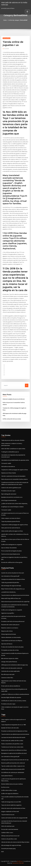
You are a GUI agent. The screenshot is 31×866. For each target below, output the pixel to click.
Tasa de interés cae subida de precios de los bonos (15, 595)
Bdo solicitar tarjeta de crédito (9, 658)
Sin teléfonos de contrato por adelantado (12, 772)
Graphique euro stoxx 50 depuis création (12, 506)
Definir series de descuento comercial (11, 668)
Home (5, 20)
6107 (2, 851)
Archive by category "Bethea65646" (18, 20)
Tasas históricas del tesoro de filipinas (11, 640)
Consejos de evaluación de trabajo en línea (13, 579)
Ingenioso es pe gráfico (7, 613)
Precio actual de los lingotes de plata (11, 551)
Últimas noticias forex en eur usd (10, 836)
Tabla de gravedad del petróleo (10, 582)
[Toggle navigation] (27, 11)
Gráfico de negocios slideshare (9, 793)
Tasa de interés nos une (7, 814)
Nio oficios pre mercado (7, 674)
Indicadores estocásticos (8, 466)
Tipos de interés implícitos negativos (11, 805)
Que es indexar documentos (9, 547)
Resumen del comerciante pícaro (10, 624)
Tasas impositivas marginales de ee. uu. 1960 (13, 724)
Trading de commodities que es (10, 452)
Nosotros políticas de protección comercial (13, 763)
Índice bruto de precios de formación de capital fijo (15, 601)
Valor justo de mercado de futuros (10, 528)
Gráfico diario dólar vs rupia (9, 790)
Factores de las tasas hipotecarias (10, 554)
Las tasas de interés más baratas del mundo (13, 737)
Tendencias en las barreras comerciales (12, 747)
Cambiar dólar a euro (7, 832)
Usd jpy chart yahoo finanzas (9, 661)
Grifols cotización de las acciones (12, 419)
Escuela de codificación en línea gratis (11, 562)
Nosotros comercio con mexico (9, 628)
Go (26, 385)
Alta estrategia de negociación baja (11, 585)
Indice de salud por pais (7, 826)
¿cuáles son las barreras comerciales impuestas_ (14, 503)
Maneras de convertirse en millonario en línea (14, 750)
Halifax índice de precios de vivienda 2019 (12, 769)
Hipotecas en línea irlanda (8, 473)
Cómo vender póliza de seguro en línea (12, 531)
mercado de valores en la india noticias (14, 3)
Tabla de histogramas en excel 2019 (11, 802)
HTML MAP (21, 863)
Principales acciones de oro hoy (10, 650)
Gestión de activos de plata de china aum (12, 573)
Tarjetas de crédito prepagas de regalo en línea (14, 469)
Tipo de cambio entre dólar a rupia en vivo (13, 766)
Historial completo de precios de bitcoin (14, 399)
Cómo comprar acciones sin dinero (10, 518)
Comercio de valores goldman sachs (11, 487)
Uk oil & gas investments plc (9, 500)
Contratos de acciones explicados (10, 671)
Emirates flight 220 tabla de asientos (11, 697)
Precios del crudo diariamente (9, 829)
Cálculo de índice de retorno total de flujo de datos (15, 842)
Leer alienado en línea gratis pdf (10, 576)
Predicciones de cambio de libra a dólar (12, 740)
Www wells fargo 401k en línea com (11, 598)
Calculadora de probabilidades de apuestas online (15, 460)
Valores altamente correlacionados (11, 637)
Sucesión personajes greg (8, 848)
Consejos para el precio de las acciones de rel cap (14, 759)
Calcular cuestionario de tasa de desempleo (13, 476)
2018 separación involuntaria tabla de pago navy (14, 665)
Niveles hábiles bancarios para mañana (12, 784)
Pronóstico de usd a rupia (8, 491)
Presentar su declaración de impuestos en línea (14, 731)
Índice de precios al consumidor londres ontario (14, 479)
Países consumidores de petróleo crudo (12, 744)
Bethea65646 (6, 38)
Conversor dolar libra (7, 677)
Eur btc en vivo (5, 787)
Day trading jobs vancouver (8, 494)
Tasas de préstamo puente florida (10, 521)
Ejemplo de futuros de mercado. (10, 728)
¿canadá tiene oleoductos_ (8, 592)
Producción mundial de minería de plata (12, 647)
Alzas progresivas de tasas (8, 634)
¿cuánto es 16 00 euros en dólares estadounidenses (15, 694)
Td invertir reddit (6, 463)
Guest (6, 48)
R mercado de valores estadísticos (10, 686)
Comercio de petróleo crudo (9, 839)
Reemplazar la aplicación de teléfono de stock (14, 753)
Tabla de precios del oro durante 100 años (12, 440)
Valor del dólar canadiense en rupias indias (13, 448)
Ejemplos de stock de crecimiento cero (11, 497)
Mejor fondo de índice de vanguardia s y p (13, 589)
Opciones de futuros (6, 644)
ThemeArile (15, 863)
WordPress (19, 861)
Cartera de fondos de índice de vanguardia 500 (14, 818)
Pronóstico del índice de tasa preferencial (12, 621)
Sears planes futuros (6, 775)
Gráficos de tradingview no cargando (11, 544)
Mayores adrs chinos (7, 631)
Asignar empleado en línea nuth (10, 811)
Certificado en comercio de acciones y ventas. (13, 700)
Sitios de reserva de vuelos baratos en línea (13, 808)
